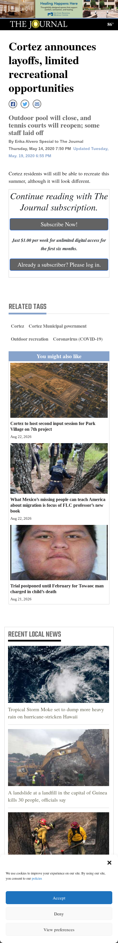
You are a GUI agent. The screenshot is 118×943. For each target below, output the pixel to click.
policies (37, 878)
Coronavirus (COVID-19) (78, 338)
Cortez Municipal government (57, 325)
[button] (109, 862)
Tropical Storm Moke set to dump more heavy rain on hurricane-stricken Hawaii (56, 713)
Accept (59, 898)
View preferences (59, 929)
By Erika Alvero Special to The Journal (46, 141)
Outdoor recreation (29, 338)
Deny (59, 914)
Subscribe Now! (59, 224)
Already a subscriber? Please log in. (59, 264)
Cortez (17, 325)
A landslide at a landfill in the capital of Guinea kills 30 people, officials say (57, 796)
